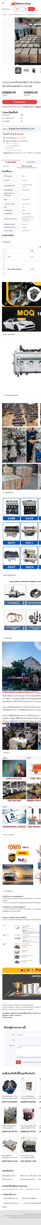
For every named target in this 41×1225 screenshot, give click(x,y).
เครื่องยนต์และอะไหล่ (32, 14)
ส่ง (18, 1062)
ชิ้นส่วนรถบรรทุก (7, 1179)
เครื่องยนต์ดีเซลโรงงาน (11, 1198)
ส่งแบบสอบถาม (19, 102)
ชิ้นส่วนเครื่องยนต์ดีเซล (29, 1198)
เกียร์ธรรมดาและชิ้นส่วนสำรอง (29, 1176)
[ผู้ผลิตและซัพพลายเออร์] (21, 3)
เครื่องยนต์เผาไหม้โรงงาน (11, 1203)
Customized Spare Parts (27, 1179)
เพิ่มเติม (4, 1207)
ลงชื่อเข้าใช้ (6, 153)
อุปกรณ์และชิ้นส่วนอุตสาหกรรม (17, 14)
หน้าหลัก (4, 14)
